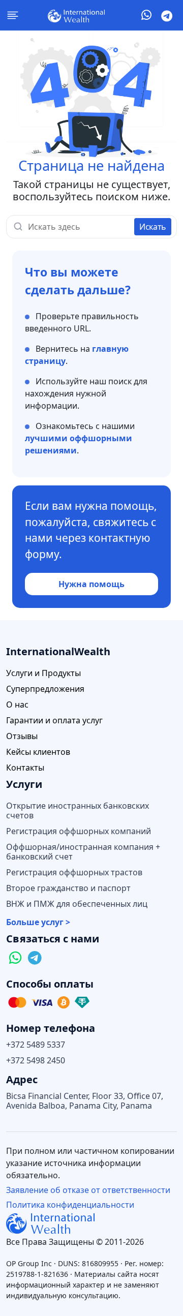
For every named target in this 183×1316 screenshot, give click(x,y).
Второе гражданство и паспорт (68, 888)
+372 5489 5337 (35, 1044)
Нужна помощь (91, 584)
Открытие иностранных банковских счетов (77, 811)
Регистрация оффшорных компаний (78, 831)
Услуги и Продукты (43, 673)
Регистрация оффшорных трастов (74, 872)
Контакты (25, 767)
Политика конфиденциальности (70, 1204)
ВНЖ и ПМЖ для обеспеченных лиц (76, 904)
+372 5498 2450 (35, 1060)
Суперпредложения (45, 689)
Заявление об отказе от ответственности (88, 1190)
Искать (152, 226)
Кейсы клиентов (38, 752)
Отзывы (22, 736)
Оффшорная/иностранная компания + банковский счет (83, 852)
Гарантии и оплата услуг (54, 720)
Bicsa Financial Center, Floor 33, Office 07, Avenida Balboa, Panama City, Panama (84, 1101)
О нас (17, 704)
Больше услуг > (38, 922)
